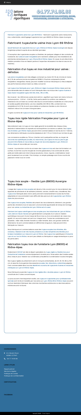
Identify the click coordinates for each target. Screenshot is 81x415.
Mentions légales (10, 371)
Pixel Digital (46, 413)
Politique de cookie (11, 373)
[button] (7, 2)
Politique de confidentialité (14, 376)
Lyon (38, 48)
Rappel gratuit (9, 369)
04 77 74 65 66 (12, 359)
